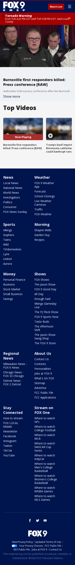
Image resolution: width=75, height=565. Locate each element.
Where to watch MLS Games (44, 498)
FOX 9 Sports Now (46, 317)
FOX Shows (41, 280)
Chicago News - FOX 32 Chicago (13, 374)
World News (11, 192)
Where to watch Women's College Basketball (45, 479)
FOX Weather (43, 214)
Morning (42, 224)
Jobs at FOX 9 (43, 373)
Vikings (7, 230)
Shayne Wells (42, 230)
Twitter (7, 446)
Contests (40, 364)
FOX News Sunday (15, 212)
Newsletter (10, 431)
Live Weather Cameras (42, 202)
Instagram (9, 441)
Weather (42, 177)
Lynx (6, 254)
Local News (10, 183)
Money (9, 274)
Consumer (10, 207)
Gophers (8, 235)
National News (12, 188)
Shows (40, 274)
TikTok (7, 450)
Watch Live (56, 6)
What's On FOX (44, 378)
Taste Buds (41, 321)
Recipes (39, 240)
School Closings (44, 196)
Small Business (13, 294)
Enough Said (42, 299)
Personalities (42, 369)
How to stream (13, 418)
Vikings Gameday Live (45, 305)
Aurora (7, 264)
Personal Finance (14, 280)
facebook (30, 520)
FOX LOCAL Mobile (10, 424)
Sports (9, 224)
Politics (7, 202)
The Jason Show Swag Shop (44, 336)
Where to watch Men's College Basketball (44, 467)
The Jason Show (44, 284)
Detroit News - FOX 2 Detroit (12, 382)
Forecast (40, 191)
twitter (37, 520)
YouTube (9, 455)
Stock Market (11, 289)
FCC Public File (43, 393)
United (7, 259)
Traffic (38, 209)
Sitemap (39, 383)
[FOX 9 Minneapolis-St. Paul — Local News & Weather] (14, 6)
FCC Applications (45, 397)
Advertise (40, 388)
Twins (7, 240)
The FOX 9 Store (45, 343)
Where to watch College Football (44, 428)
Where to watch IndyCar (44, 457)
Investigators (11, 197)
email (45, 520)
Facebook (9, 436)
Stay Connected (13, 410)
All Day (38, 294)
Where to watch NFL (44, 420)
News (8, 177)
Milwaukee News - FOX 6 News (15, 365)
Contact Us (41, 359)
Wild (6, 244)
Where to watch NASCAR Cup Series (44, 446)
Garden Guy (42, 235)
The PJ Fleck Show (46, 312)
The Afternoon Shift (43, 328)
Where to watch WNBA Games (44, 489)
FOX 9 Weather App (44, 184)
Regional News (11, 356)
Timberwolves (12, 249)
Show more (11, 96)
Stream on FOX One (43, 410)
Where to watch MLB (44, 436)
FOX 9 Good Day (45, 289)
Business (9, 284)
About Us (42, 353)
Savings (8, 299)
